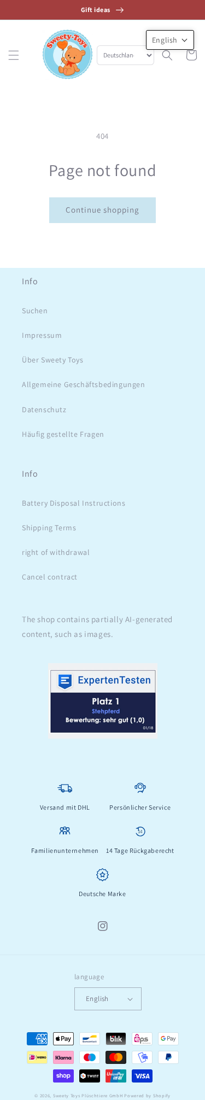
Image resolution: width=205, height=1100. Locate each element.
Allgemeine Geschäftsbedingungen (83, 384)
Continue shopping (102, 209)
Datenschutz (44, 409)
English (97, 998)
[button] (14, 55)
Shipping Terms (49, 528)
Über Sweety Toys (53, 360)
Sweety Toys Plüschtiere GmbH (88, 1095)
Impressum (42, 335)
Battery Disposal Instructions (73, 503)
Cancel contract (50, 577)
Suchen (35, 310)
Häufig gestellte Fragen (63, 434)
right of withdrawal (56, 552)
